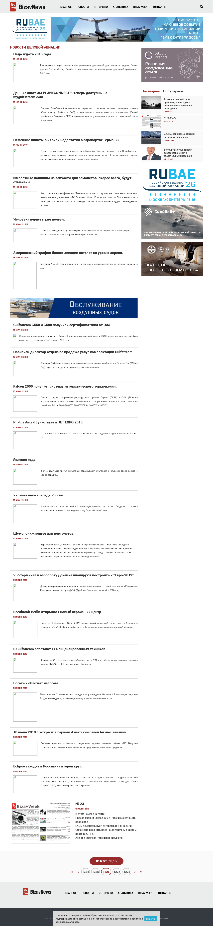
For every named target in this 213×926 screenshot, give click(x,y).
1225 (95, 871)
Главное (66, 6)
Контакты (159, 6)
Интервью (101, 6)
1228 (126, 871)
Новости (83, 6)
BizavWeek (140, 6)
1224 (85, 871)
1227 (116, 871)
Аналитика (120, 6)
